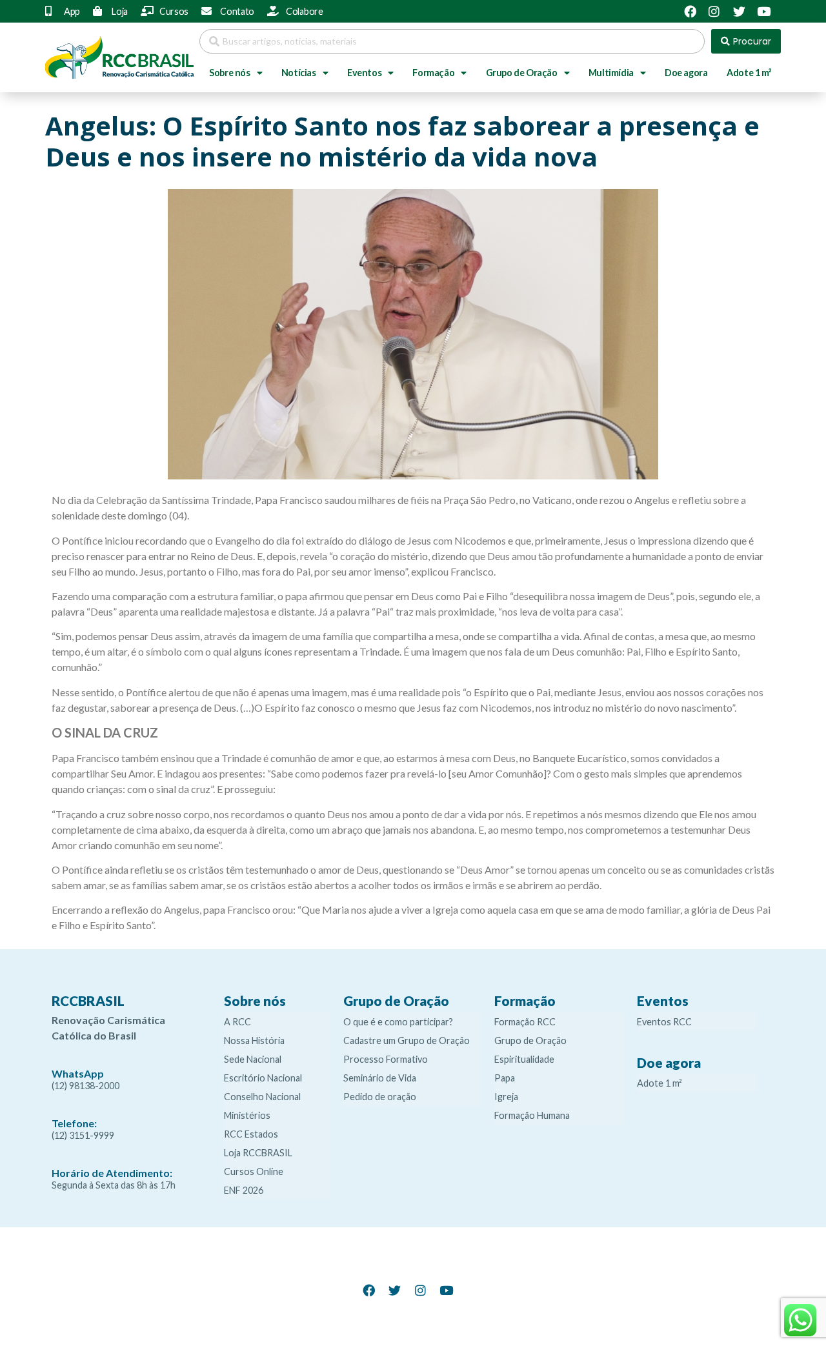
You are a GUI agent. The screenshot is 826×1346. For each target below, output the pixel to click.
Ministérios (247, 1115)
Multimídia (611, 72)
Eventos (364, 72)
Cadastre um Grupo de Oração (406, 1040)
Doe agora (686, 72)
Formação (433, 72)
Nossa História (254, 1040)
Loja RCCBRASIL (258, 1152)
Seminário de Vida (379, 1077)
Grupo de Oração (522, 72)
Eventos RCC (664, 1021)
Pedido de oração (379, 1096)
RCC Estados (251, 1134)
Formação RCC (525, 1021)
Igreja (506, 1096)
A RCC (237, 1021)
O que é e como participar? (398, 1021)
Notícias (298, 72)
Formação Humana (532, 1115)
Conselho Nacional (262, 1096)
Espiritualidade (524, 1059)
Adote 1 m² (749, 72)
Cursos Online (253, 1171)
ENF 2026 (243, 1190)
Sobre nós (229, 72)
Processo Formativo (385, 1059)
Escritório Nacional (263, 1077)
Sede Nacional (252, 1059)
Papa (504, 1077)
